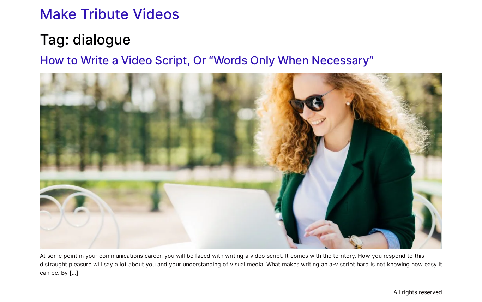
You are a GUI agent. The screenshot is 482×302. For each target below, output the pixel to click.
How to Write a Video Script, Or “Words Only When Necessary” (207, 60)
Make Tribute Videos (109, 14)
